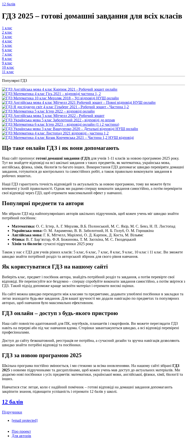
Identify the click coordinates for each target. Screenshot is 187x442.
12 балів (8, 4)
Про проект (21, 431)
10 (8, 67)
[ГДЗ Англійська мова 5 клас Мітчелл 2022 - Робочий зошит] (53, 116)
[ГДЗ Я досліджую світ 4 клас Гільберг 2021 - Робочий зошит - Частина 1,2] (65, 107)
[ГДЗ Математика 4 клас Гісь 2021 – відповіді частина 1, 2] (51, 94)
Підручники (12, 412)
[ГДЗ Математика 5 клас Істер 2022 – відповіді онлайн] (48, 111)
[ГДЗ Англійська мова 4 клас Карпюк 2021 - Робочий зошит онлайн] (59, 89)
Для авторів (21, 436)
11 (8, 72)
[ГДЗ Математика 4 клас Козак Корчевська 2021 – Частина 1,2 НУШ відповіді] (68, 137)
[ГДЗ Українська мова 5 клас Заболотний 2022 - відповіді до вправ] (58, 120)
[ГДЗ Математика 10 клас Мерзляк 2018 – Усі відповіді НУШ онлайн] (60, 98)
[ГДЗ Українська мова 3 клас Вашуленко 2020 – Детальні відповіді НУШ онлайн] (70, 129)
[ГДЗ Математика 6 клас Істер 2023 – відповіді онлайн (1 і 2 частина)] (60, 124)
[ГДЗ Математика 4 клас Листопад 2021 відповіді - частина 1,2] (55, 133)
